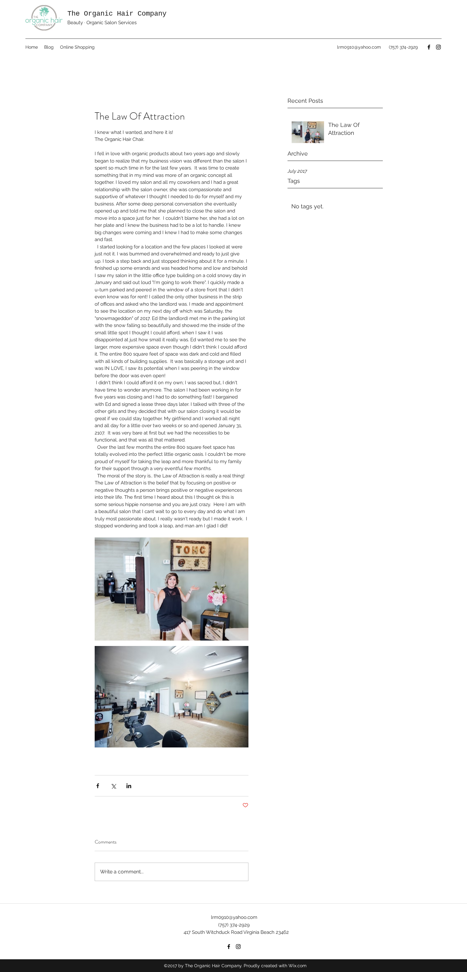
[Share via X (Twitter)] (113, 786)
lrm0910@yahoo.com (359, 47)
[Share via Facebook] (98, 786)
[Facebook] (429, 47)
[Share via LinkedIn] (129, 786)
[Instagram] (438, 47)
